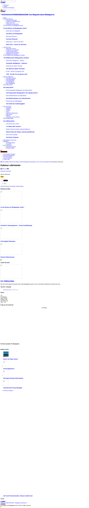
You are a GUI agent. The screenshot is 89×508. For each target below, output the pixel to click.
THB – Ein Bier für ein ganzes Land (16, 74)
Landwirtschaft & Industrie (12, 52)
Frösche (8, 110)
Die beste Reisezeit (12, 39)
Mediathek (6, 141)
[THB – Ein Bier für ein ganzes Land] (15, 71)
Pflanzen (8, 115)
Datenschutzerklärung (8, 7)
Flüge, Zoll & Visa (10, 23)
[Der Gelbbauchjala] (8, 118)
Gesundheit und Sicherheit (12, 24)
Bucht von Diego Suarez (10, 359)
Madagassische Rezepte (12, 54)
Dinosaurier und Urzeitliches (13, 117)
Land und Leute (7, 47)
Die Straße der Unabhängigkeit (15, 104)
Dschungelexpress (8, 368)
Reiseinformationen (8, 19)
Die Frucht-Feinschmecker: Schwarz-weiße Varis (18, 496)
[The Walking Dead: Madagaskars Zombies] (14, 55)
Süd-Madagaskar (10, 80)
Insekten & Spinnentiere (12, 113)
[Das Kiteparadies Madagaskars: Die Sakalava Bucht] (19, 90)
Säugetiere (8, 107)
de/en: (5, 145)
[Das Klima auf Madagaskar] (13, 31)
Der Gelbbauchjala (8, 121)
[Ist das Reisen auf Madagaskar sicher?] (13, 25)
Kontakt (5, 6)
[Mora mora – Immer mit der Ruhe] (14, 41)
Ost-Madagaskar (10, 82)
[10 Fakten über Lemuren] (12, 123)
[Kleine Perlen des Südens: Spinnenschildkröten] (18, 129)
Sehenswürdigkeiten (8, 77)
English (12, 148)
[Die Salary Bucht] (8, 84)
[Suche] (2, 1)
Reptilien (8, 109)
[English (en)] (14, 289)
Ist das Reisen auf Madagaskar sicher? (15, 28)
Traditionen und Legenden (12, 50)
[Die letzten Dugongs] (11, 134)
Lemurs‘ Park (6, 159)
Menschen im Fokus (11, 48)
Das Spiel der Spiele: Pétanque (15, 68)
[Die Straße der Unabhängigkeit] (14, 101)
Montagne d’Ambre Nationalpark (13, 378)
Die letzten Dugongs (12, 137)
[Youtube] (4, 2)
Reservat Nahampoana (8, 155)
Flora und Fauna (7, 106)
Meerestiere (9, 114)
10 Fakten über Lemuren (13, 126)
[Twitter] (2, 2)
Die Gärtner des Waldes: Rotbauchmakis (12, 186)
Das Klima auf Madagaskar (14, 33)
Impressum (6, 5)
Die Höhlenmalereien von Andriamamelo (18, 98)
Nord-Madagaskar (10, 79)
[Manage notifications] (3, 505)
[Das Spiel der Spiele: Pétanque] (14, 66)
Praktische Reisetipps (11, 20)
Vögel (7, 111)
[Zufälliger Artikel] (1, 150)
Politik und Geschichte (11, 51)
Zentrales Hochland (11, 78)
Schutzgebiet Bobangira (9, 154)
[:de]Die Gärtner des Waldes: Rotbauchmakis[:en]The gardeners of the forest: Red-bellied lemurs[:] (29, 161)
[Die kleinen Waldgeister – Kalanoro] (15, 60)
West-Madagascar (10, 83)
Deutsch (13, 146)
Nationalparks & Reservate (9, 140)
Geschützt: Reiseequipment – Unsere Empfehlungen (16, 225)
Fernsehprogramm (10, 142)
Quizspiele (8, 144)
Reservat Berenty (7, 158)
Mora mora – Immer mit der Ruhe (16, 44)
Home (4, 17)
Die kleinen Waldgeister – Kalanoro (16, 63)
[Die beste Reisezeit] (11, 36)
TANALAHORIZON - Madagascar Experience (16, 502)
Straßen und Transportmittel (13, 21)
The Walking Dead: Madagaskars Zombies (16, 58)
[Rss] (1, 2)
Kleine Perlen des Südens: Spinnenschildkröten (20, 132)
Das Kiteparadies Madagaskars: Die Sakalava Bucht (22, 93)
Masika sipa (4, 168)
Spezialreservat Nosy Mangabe (12, 388)
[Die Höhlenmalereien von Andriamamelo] (16, 95)
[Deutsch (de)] (7, 289)
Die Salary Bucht (8, 87)
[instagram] (5, 2)
